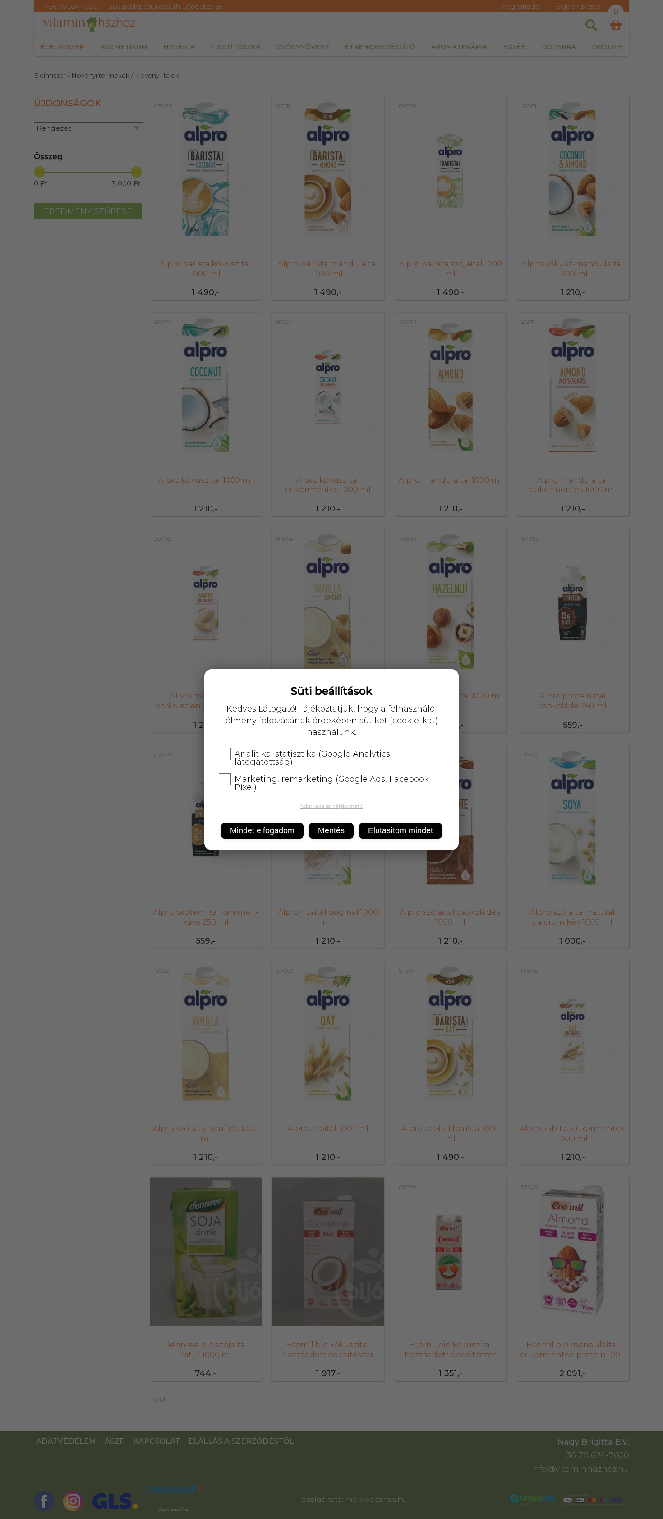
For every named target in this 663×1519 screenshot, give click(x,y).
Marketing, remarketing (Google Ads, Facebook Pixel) (332, 783)
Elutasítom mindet (400, 830)
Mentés (331, 830)
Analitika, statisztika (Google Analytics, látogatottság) (313, 758)
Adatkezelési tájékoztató (331, 806)
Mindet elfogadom (262, 830)
